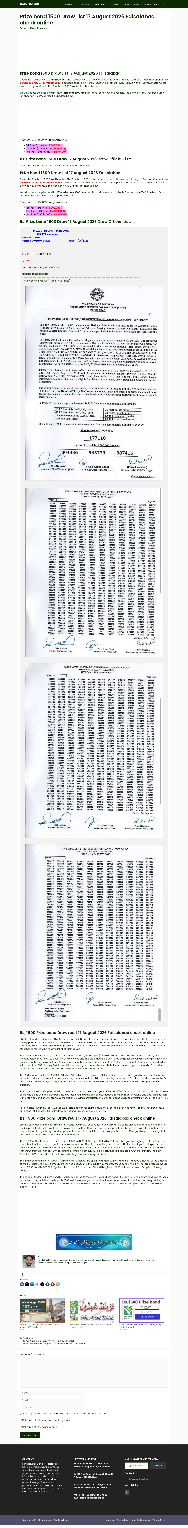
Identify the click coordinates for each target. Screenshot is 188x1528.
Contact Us (122, 1520)
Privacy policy (159, 1520)
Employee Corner (131, 4)
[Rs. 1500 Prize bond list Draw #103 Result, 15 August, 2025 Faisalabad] (143, 1310)
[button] (164, 4)
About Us (110, 1520)
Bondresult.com (61, 1520)
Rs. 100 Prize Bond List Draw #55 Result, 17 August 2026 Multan (93, 1475)
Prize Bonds (28, 1338)
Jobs (115, 4)
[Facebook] (22, 1274)
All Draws (69, 4)
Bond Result (30, 4)
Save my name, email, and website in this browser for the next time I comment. (67, 1413)
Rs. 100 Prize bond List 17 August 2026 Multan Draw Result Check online (55, 1343)
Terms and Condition (140, 1520)
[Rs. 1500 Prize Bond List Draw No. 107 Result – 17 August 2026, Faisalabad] (43, 1310)
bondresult (41, 86)
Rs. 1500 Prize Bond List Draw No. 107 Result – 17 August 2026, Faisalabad (40, 1325)
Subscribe (158, 1465)
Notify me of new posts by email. (40, 1427)
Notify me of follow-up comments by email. (46, 1420)
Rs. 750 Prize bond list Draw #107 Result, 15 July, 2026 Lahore (50, 1341)
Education (100, 4)
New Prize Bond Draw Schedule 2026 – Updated (90, 1324)
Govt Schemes (151, 4)
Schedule (85, 4)
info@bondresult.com (139, 1479)
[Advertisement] (94, 52)
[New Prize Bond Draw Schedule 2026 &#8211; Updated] (93, 1310)
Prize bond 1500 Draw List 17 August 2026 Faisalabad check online (91, 1496)
